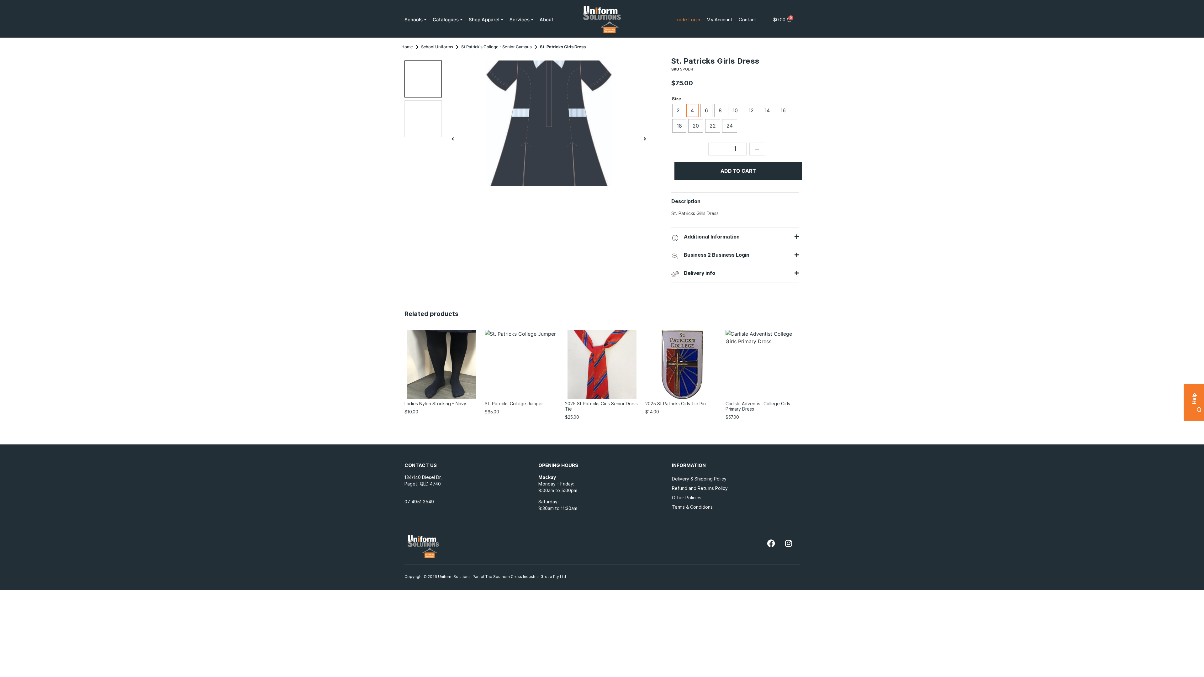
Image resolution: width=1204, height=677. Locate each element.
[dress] (548, 123)
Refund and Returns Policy (700, 488)
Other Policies (686, 497)
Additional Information (712, 237)
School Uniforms (437, 46)
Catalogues (446, 20)
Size (676, 99)
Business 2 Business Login (716, 255)
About (546, 20)
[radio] (678, 110)
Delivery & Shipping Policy (699, 478)
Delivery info (699, 273)
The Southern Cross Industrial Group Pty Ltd (526, 576)
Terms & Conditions (692, 507)
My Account (719, 20)
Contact (747, 20)
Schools (413, 20)
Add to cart (738, 171)
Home (407, 46)
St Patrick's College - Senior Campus (496, 46)
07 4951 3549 (419, 501)
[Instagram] (788, 543)
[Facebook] (771, 543)
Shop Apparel (484, 20)
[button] (453, 138)
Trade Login (687, 20)
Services (520, 20)
